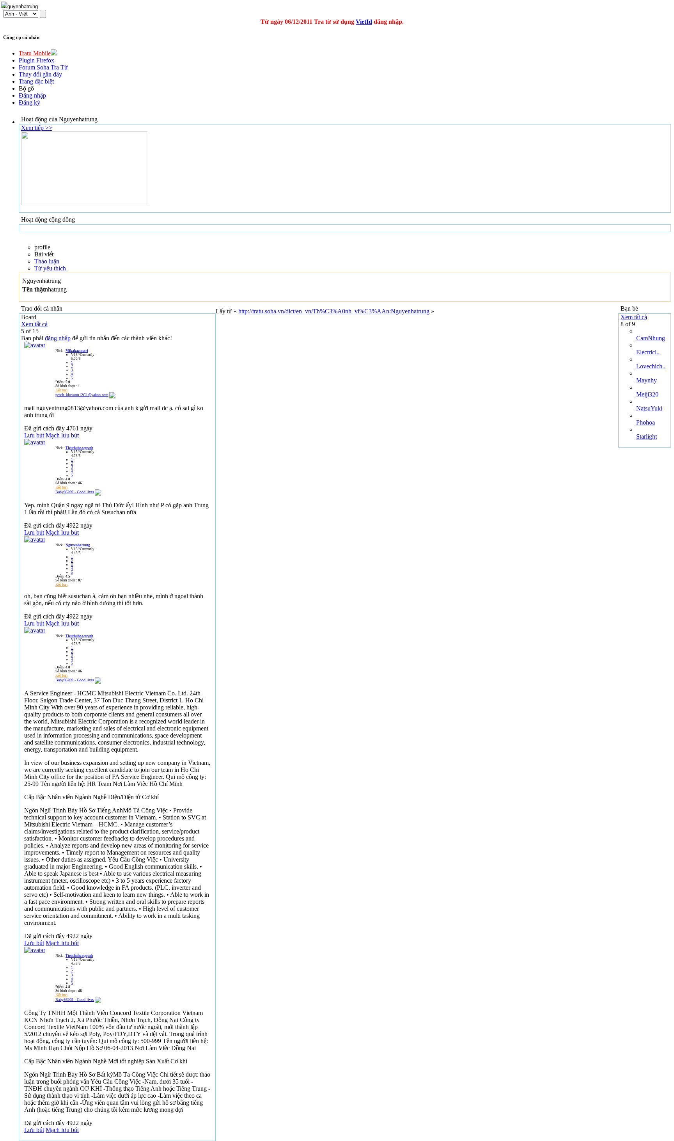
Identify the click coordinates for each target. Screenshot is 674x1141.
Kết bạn (61, 390)
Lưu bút (34, 435)
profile (42, 247)
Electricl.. (648, 352)
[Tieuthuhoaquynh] (34, 442)
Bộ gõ (26, 88)
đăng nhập (58, 338)
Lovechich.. (650, 366)
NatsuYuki (649, 408)
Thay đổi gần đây (40, 74)
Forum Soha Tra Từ (43, 67)
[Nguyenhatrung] (34, 539)
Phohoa (645, 422)
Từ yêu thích (50, 268)
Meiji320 (647, 394)
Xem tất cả (34, 324)
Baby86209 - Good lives (74, 492)
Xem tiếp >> (36, 127)
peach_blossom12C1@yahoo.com (81, 395)
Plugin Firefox (36, 60)
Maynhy (646, 380)
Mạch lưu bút (62, 435)
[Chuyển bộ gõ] (5, 5)
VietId (364, 21)
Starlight (646, 436)
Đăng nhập (32, 95)
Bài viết (43, 254)
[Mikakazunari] (34, 345)
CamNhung (650, 338)
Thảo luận (46, 261)
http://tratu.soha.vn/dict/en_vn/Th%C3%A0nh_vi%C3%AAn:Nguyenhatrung (333, 311)
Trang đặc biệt (36, 81)
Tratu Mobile (35, 53)
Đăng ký (29, 102)
